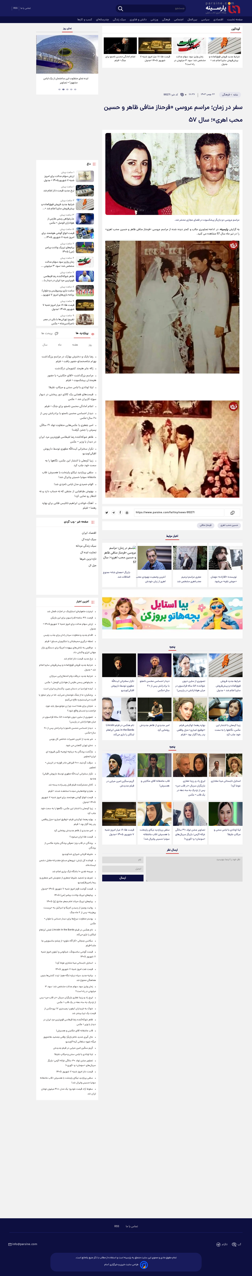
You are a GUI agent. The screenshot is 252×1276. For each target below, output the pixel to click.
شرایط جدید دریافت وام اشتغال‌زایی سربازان (71, 676)
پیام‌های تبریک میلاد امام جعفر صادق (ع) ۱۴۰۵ (70, 901)
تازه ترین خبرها (88, 559)
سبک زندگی (120, 20)
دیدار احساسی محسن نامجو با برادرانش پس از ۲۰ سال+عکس (155, 685)
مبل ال (92, 565)
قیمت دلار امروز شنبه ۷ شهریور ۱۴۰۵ (74, 1072)
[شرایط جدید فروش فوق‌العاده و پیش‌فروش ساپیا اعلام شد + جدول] (224, 45)
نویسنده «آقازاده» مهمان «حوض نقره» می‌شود (224, 579)
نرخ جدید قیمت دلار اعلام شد (58, 191)
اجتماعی (179, 20)
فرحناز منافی (205, 525)
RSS (15, 8)
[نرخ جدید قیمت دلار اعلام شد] (85, 190)
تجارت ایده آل (88, 552)
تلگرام (225, 1244)
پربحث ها (47, 333)
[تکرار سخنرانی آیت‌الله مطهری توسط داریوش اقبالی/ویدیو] (119, 665)
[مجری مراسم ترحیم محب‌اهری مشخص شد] (190, 558)
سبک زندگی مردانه (86, 546)
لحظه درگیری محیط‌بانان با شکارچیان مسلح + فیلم (69, 641)
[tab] (75, 89)
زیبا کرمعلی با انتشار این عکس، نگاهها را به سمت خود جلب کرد (228, 730)
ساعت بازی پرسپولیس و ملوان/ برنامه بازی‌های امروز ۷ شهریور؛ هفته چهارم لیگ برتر (58, 293)
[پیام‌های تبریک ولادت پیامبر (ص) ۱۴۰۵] (85, 248)
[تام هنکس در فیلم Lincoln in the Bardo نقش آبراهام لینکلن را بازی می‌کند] (119, 709)
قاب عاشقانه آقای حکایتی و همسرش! (155, 783)
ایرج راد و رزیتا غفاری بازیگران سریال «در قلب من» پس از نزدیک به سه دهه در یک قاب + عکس (190, 788)
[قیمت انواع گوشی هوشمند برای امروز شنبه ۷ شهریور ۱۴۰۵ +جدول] (85, 234)
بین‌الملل (192, 20)
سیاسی (205, 20)
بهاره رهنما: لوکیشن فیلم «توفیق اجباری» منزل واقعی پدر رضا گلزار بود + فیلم (191, 730)
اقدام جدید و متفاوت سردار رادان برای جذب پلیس (68, 635)
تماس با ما (25, 8)
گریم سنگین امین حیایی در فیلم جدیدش (120, 783)
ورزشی (155, 20)
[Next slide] (94, 54)
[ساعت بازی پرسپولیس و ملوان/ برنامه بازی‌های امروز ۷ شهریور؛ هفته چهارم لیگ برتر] (85, 291)
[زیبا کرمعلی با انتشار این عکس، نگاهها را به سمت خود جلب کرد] (226, 709)
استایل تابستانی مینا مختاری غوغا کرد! (226, 783)
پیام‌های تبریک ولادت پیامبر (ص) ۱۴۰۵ (59, 250)
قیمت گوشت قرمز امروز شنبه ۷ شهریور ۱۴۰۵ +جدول (67, 889)
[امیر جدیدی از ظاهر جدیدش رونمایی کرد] (154, 709)
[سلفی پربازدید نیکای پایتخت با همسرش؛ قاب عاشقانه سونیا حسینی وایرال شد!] (154, 814)
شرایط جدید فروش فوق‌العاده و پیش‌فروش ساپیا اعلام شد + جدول (224, 60)
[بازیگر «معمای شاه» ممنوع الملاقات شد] (119, 555)
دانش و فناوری (138, 20)
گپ (239, 1244)
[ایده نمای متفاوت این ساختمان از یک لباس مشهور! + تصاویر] (67, 54)
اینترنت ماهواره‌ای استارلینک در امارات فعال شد (70, 611)
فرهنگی (166, 20)
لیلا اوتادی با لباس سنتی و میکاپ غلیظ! (227, 832)
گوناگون (235, 29)
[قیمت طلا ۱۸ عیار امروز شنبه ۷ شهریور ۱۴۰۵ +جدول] (154, 45)
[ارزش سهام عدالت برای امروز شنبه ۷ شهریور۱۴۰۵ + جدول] (85, 177)
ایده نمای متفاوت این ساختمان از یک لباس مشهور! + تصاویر (65, 81)
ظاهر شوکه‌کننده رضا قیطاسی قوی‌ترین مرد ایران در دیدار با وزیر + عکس (59, 278)
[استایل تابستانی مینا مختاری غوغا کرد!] (226, 765)
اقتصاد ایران (89, 533)
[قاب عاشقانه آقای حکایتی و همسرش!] (154, 765)
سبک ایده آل (89, 539)
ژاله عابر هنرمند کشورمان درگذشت (74, 368)
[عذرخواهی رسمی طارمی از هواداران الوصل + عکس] (85, 219)
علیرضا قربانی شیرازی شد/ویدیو (77, 854)
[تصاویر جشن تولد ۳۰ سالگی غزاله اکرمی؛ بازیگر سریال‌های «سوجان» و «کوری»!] (190, 814)
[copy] (232, 513)
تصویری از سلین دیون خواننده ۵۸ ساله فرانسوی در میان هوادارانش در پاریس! (190, 685)
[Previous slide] (41, 54)
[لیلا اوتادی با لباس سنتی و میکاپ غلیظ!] (226, 814)
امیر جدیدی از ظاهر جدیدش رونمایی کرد (155, 727)
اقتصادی (218, 20)
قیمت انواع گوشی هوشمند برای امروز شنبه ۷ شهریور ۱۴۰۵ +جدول (58, 235)
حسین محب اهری (229, 525)
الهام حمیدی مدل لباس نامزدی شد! (73, 484)
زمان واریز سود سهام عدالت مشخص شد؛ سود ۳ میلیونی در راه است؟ (190, 60)
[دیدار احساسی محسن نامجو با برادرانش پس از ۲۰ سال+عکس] (154, 665)
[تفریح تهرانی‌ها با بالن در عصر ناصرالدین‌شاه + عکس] (85, 320)
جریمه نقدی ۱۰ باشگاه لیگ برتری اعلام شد (72, 872)
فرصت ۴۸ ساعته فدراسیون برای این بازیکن (72, 618)
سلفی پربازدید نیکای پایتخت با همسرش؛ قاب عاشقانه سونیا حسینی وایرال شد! (155, 834)
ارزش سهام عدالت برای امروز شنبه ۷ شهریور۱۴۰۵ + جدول (59, 178)
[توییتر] (107, 512)
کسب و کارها (85, 20)
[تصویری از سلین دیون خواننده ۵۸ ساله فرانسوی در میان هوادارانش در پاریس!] (190, 665)
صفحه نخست (235, 20)
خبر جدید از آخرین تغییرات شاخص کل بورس (71, 739)
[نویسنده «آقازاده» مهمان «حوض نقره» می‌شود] (226, 558)
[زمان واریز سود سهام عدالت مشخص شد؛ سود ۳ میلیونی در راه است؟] (189, 45)
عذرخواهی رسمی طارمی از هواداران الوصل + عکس (60, 221)
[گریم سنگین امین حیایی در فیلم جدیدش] (119, 765)
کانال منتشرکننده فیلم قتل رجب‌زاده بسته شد (70, 785)
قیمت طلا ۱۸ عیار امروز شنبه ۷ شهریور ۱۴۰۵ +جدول (155, 58)
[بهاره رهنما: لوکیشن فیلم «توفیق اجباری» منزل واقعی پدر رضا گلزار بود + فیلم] (190, 709)
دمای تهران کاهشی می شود (79, 745)
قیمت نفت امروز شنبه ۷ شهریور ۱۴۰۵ (74, 969)
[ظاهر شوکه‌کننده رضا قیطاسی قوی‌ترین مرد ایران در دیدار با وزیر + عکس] (85, 277)
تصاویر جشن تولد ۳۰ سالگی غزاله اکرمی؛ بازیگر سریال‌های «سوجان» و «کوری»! (190, 834)
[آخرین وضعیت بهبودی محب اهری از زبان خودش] (154, 558)
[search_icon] (121, 9)
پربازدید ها (82, 333)
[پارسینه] (221, 8)
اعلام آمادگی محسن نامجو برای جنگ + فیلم (120, 58)
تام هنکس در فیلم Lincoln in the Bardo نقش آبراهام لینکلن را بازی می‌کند (120, 730)
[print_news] (127, 512)
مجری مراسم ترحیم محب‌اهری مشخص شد (189, 579)
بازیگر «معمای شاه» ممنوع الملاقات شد (116, 575)
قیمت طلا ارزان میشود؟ (81, 837)
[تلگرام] (113, 512)
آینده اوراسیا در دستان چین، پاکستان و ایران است (68, 689)
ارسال (123, 878)
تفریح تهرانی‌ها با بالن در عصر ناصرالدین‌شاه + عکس (58, 322)
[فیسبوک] (120, 512)
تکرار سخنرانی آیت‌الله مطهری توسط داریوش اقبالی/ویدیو (122, 685)
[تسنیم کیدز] (172, 614)
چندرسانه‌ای (103, 20)
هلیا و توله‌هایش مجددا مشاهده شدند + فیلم (70, 791)
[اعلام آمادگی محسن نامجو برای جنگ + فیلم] (120, 45)
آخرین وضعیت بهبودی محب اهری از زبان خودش (151, 579)
